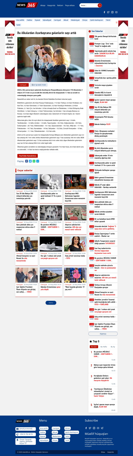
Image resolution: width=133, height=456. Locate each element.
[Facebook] (104, 12)
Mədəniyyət (75, 20)
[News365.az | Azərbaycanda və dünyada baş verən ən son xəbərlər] (26, 5)
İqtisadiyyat (47, 20)
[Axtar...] (100, 5)
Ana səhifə (20, 20)
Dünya (84, 20)
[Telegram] (37, 161)
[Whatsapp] (34, 161)
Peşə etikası (70, 5)
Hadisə (29, 20)
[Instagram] (112, 12)
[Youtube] (116, 12)
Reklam (60, 5)
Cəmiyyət (57, 20)
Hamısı (51, 303)
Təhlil (18, 25)
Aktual (66, 20)
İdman (67, 428)
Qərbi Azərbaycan (96, 20)
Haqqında (51, 5)
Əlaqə (42, 5)
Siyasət (37, 20)
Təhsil (108, 20)
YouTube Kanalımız (27, 156)
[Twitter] (108, 12)
